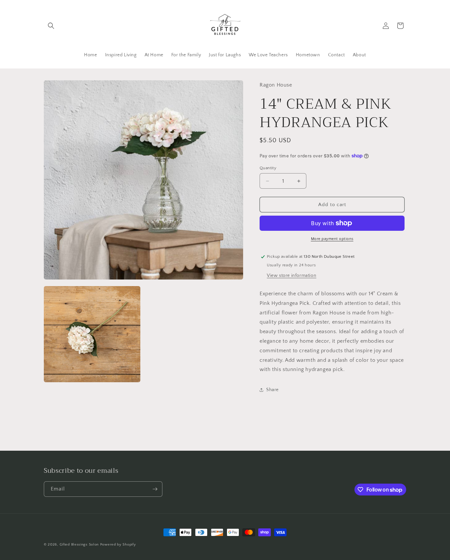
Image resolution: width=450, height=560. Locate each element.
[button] (51, 25)
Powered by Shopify (118, 545)
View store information (291, 275)
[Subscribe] (155, 489)
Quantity (268, 168)
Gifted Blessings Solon (79, 545)
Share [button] (272, 389)
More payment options (332, 239)
